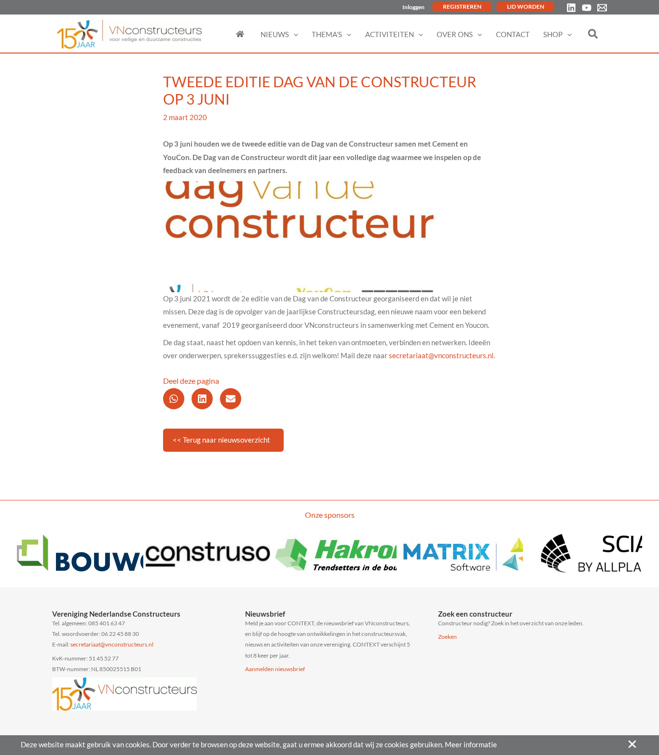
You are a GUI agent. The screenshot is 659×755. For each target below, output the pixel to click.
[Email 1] (602, 8)
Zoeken (447, 636)
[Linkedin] (571, 8)
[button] (293, 34)
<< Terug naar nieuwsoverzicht (221, 439)
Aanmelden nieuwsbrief (275, 669)
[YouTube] (586, 8)
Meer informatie (471, 744)
